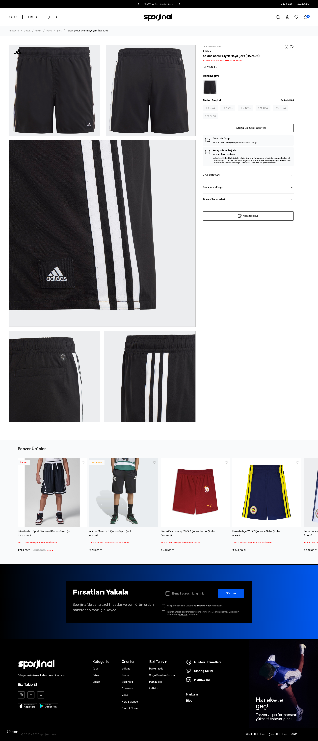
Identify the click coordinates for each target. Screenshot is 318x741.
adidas (126, 668)
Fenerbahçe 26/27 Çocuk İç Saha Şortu (256, 531)
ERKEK (32, 17)
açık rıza (183, 614)
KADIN (13, 17)
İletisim (153, 688)
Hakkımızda (156, 668)
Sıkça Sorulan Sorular (162, 675)
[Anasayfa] (158, 17)
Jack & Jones (130, 708)
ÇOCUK (52, 17)
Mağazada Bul (250, 216)
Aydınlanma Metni (203, 605)
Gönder (231, 593)
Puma (125, 675)
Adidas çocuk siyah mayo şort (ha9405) (87, 30)
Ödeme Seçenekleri (214, 199)
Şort (59, 30)
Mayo (49, 30)
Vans (125, 695)
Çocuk (27, 30)
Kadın (95, 668)
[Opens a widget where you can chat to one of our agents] (12, 732)
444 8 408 (286, 4)
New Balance (130, 701)
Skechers (127, 681)
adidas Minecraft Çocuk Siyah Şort (110, 531)
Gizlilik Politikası (255, 734)
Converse (127, 688)
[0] (306, 17)
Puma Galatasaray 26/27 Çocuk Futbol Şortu (188, 531)
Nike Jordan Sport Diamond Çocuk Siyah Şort (45, 531)
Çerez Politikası (278, 734)
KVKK (294, 734)
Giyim (38, 30)
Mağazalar (155, 681)
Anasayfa (14, 30)
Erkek (95, 675)
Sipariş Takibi (303, 4)
